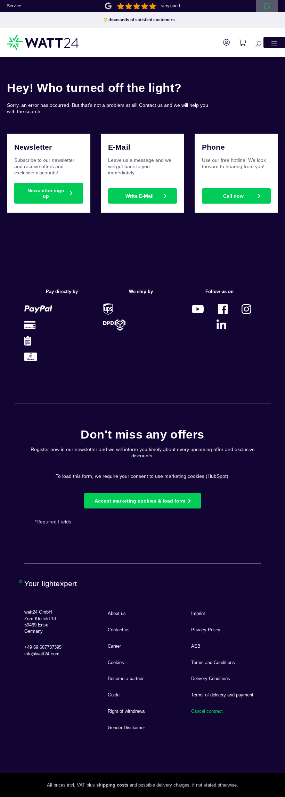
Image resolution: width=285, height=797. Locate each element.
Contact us (119, 630)
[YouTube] (198, 309)
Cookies (116, 662)
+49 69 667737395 (43, 647)
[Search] (255, 42)
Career (114, 646)
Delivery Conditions (210, 678)
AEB (196, 646)
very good (170, 5)
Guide (114, 695)
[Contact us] (267, 6)
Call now (233, 196)
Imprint (198, 613)
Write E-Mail (139, 196)
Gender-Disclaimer (126, 727)
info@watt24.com (41, 654)
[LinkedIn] (221, 325)
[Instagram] (246, 309)
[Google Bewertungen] (108, 5)
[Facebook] (223, 309)
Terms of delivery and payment (222, 695)
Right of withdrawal (127, 711)
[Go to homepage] (43, 42)
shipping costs (112, 785)
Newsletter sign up (45, 193)
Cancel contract (207, 711)
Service (14, 5)
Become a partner (126, 678)
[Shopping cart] (238, 42)
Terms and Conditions (213, 662)
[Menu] (274, 42)
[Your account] (223, 42)
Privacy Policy (205, 630)
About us (117, 613)
